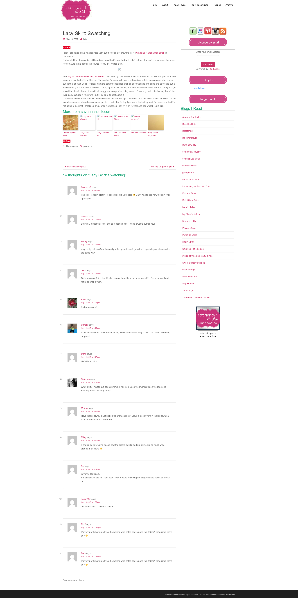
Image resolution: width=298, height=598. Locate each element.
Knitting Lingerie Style (162, 166)
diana (83, 270)
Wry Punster (188, 283)
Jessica (84, 215)
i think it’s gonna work (70, 134)
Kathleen (85, 379)
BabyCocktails (189, 123)
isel (82, 466)
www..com (199, 88)
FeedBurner (214, 68)
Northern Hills (189, 221)
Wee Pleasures (189, 276)
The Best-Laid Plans (120, 134)
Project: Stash (189, 228)
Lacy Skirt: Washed (84, 134)
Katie (83, 299)
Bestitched (187, 130)
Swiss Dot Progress (76, 166)
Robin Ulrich (188, 241)
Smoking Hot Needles (193, 248)
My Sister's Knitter (191, 214)
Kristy (83, 437)
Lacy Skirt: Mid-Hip (103, 134)
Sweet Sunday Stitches (193, 262)
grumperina (188, 172)
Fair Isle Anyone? (138, 132)
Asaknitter (86, 498)
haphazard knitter (191, 179)
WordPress (230, 594)
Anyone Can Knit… (191, 116)
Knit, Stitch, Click (190, 200)
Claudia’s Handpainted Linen (150, 52)
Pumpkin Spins (189, 234)
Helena (84, 408)
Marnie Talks (188, 207)
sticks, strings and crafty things (197, 255)
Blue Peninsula (189, 137)
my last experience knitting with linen (86, 76)
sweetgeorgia (189, 269)
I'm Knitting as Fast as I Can (196, 186)
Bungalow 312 (189, 144)
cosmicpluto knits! (191, 158)
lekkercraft (86, 186)
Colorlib (211, 594)
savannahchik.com (175, 594)
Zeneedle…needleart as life (196, 297)
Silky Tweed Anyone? (153, 134)
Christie (84, 324)
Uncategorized (72, 146)
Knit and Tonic (189, 193)
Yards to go (188, 290)
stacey (84, 241)
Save (68, 47)
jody (85, 38)
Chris (83, 353)
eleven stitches (189, 165)
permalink (88, 146)
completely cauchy (191, 151)
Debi (83, 524)
